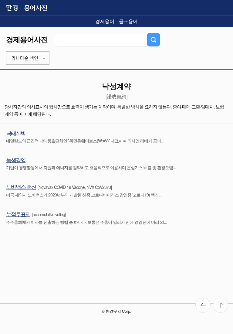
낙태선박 (15, 133)
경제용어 (104, 21)
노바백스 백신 (21, 186)
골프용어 (128, 21)
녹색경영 (15, 160)
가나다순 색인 (25, 58)
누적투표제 (18, 214)
